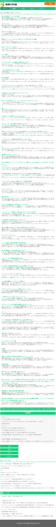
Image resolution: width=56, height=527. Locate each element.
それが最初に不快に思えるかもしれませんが (14, 430)
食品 (23, 8)
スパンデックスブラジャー (9, 477)
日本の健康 (6, 12)
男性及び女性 (5, 423)
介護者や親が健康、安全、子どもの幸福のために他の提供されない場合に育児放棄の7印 (25, 502)
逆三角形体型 (5, 468)
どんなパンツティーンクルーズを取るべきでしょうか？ (16, 466)
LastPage (31, 409)
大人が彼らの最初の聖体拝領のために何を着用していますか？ (18, 481)
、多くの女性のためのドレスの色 (11, 419)
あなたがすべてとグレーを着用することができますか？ (16, 485)
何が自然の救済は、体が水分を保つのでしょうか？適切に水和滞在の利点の (22, 434)
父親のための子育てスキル (9, 500)
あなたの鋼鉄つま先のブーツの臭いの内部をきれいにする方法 (18, 432)
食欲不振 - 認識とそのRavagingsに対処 (12, 496)
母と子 (32, 8)
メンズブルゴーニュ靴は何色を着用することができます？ (17, 479)
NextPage (26, 409)
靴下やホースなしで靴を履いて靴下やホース (14, 428)
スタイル (41, 8)
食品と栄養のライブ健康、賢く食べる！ (12, 513)
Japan (11, 12)
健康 (14, 8)
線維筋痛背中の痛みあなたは (9, 511)
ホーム (5, 8)
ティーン (4, 425)
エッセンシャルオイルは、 (9, 509)
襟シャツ (4, 417)
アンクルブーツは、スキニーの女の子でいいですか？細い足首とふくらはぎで (22, 421)
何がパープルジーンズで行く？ (10, 472)
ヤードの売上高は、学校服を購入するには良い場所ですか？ (18, 463)
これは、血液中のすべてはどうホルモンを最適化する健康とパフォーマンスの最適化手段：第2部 (27, 516)
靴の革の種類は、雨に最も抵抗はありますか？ (14, 439)
